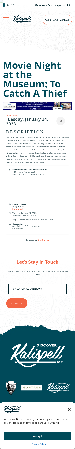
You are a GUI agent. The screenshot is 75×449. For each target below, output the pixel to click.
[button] (69, 409)
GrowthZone (43, 239)
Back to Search (12, 115)
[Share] (60, 121)
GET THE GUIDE (57, 19)
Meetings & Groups (48, 5)
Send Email (17, 208)
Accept (37, 436)
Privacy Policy (38, 444)
